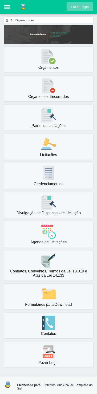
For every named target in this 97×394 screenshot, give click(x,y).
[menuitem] (6, 20)
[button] (80, 6)
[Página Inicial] (6, 20)
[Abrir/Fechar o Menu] (7, 7)
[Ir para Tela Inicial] (20, 6)
